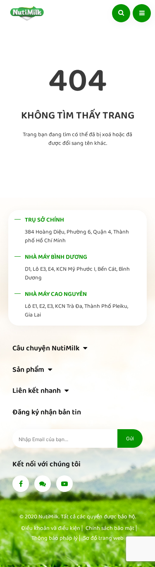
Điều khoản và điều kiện (50, 528)
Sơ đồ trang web (103, 538)
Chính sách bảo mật (110, 528)
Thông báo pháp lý (54, 538)
